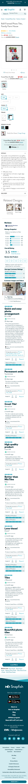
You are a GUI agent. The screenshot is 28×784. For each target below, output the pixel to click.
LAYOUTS (4, 81)
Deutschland (6, 747)
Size (2, 94)
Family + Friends (21, 19)
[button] (2, 9)
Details (17, 37)
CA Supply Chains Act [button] (13, 766)
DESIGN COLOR (6, 124)
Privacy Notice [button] (14, 761)
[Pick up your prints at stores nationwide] (6, 730)
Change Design (21, 133)
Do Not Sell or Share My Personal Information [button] (14, 772)
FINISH (3, 105)
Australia (9, 751)
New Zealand (17, 751)
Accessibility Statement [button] (14, 769)
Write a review (6, 33)
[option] (4, 86)
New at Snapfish (14, 709)
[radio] (2, 127)
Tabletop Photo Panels (10, 670)
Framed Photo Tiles (10, 19)
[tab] (16, 70)
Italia (23, 747)
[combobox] (14, 13)
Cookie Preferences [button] (14, 763)
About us (14, 707)
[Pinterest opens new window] (15, 738)
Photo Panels (12, 668)
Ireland (18, 747)
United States (18, 749)
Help (14, 715)
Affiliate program (14, 717)
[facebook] (6, 738)
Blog (14, 712)
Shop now (17, 3)
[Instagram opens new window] (10, 738)
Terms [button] (13, 758)
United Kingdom (9, 749)
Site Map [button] (14, 755)
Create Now (14, 782)
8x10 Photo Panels (11, 672)
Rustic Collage (18, 212)
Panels (2, 19)
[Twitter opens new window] (24, 738)
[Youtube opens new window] (19, 738)
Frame (3, 112)
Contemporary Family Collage (10, 213)
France (13, 747)
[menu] (22, 73)
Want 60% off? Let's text (14, 720)
